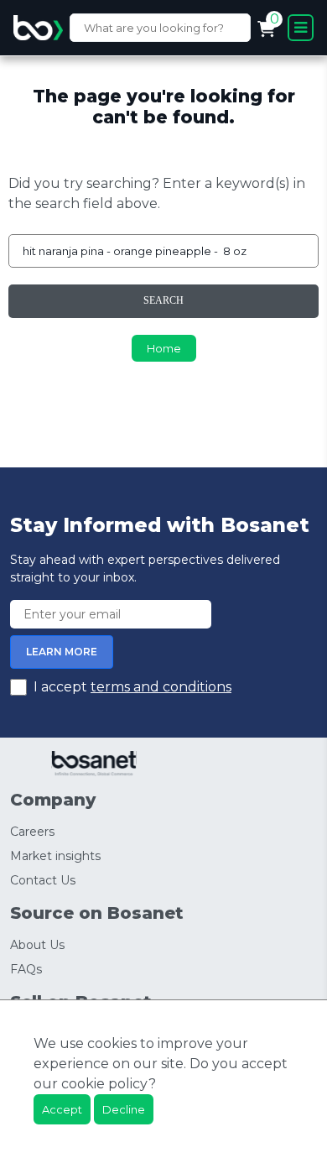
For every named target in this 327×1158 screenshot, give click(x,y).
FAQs (26, 969)
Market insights (55, 855)
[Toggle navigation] (301, 27)
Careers (32, 831)
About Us (37, 944)
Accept (62, 1109)
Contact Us (42, 880)
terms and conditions (161, 687)
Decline (123, 1109)
